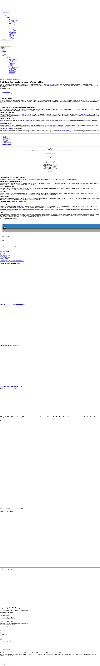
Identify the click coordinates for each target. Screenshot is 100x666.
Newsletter (4, 664)
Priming (1, 125)
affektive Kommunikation (71, 115)
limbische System (24, 114)
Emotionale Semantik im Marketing (6, 253)
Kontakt (3, 39)
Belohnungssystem (28, 120)
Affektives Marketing (84, 114)
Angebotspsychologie (12, 29)
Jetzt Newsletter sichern (4, 615)
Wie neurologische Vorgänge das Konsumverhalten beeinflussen (13, 93)
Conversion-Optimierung (13, 20)
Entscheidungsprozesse (67, 109)
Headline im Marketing (4, 258)
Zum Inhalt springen (3, 0)
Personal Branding (12, 24)
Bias (59, 130)
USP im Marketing (3, 256)
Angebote (4, 11)
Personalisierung (19, 206)
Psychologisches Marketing (13, 28)
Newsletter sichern (5, 12)
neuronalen (84, 206)
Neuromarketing (11, 34)
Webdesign (10, 65)
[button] (51, 14)
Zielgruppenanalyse (12, 38)
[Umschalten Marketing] (11, 57)
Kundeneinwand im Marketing (5, 254)
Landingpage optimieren (6, 144)
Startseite (3, 8)
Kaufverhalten (57, 104)
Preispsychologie (11, 36)
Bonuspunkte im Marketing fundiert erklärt (9, 345)
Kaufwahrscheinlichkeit (59, 207)
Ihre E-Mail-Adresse (3, 613)
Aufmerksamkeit (87, 193)
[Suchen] (16, 388)
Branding (82, 115)
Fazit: (3, 95)
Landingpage (11, 23)
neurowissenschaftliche (4, 85)
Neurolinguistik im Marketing (5, 255)
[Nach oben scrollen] (1, 639)
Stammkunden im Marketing (5, 257)
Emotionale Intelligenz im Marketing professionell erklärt (12, 304)
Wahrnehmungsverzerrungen (66, 130)
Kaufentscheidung (59, 126)
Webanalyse (11, 64)
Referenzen (4, 10)
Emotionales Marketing (12, 30)
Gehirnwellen (69, 188)
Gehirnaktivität (78, 203)
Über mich (4, 9)
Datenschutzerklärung (6, 649)
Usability (10, 37)
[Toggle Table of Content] (1, 90)
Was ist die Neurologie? (6, 92)
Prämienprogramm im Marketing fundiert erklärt (11, 386)
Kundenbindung (66, 215)
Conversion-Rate (11, 21)
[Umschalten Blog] (5, 55)
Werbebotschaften (51, 126)
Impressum (4, 663)
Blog (3, 79)
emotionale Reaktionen (24, 115)
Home (1, 79)
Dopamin (1, 120)
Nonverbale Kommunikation (13, 35)
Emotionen (23, 189)
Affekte (77, 114)
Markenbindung (73, 215)
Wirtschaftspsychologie (12, 33)
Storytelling (11, 19)
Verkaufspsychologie (12, 32)
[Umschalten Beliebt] (8, 56)
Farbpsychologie (11, 31)
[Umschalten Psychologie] (12, 66)
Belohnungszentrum (57, 121)
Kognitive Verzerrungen (5, 128)
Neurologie (2, 84)
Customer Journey (12, 22)
